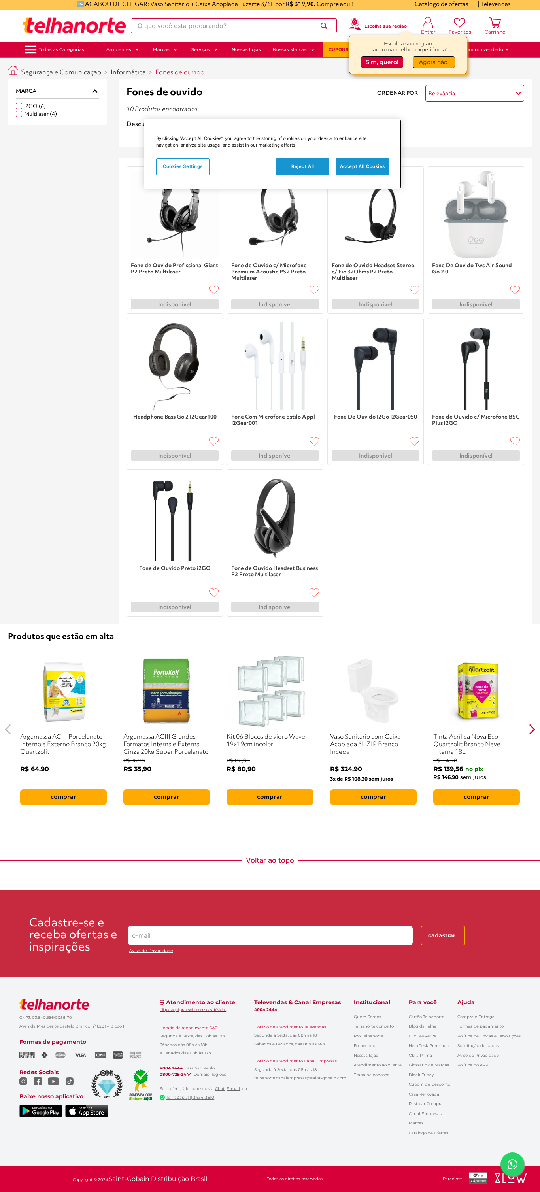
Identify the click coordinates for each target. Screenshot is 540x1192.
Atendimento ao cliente (378, 1065)
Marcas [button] (161, 49)
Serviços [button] (200, 49)
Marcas (416, 1123)
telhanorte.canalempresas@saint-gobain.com (300, 1078)
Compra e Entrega (476, 1016)
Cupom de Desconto (429, 1084)
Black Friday (421, 1074)
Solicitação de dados (478, 1045)
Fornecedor (365, 1045)
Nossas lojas (366, 1055)
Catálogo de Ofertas (428, 1132)
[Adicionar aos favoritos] (214, 290)
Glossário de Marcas (429, 1065)
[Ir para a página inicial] (74, 25)
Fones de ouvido (179, 72)
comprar (63, 797)
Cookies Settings (183, 166)
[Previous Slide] (8, 729)
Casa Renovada (424, 1094)
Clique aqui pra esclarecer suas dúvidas (193, 1009)
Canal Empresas (425, 1113)
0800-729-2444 (176, 1074)
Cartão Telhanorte (426, 1016)
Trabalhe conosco (371, 1074)
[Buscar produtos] (325, 26)
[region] (272, 154)
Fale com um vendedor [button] (479, 49)
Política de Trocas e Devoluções (489, 1036)
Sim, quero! (382, 62)
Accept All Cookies (362, 166)
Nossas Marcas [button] (290, 49)
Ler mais (138, 135)
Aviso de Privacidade (151, 950)
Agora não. (434, 62)
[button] (61, 49)
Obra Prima (420, 1055)
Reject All (302, 166)
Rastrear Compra (426, 1103)
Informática (128, 72)
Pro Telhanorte (368, 1036)
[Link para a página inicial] (13, 70)
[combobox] (234, 25)
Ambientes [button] (118, 49)
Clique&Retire (422, 1036)
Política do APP (472, 1065)
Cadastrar (441, 935)
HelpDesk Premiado (429, 1045)
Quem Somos (367, 1016)
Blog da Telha (422, 1026)
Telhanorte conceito (374, 1026)
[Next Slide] (532, 729)
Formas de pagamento (480, 1026)
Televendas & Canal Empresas (297, 1002)
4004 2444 (171, 1068)
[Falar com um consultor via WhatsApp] (512, 1164)
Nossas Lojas (246, 49)
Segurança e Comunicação (61, 72)
